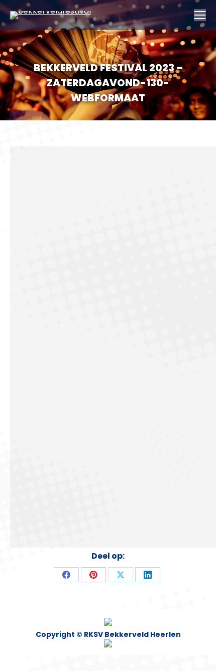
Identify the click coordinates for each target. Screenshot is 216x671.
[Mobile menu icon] (200, 15)
